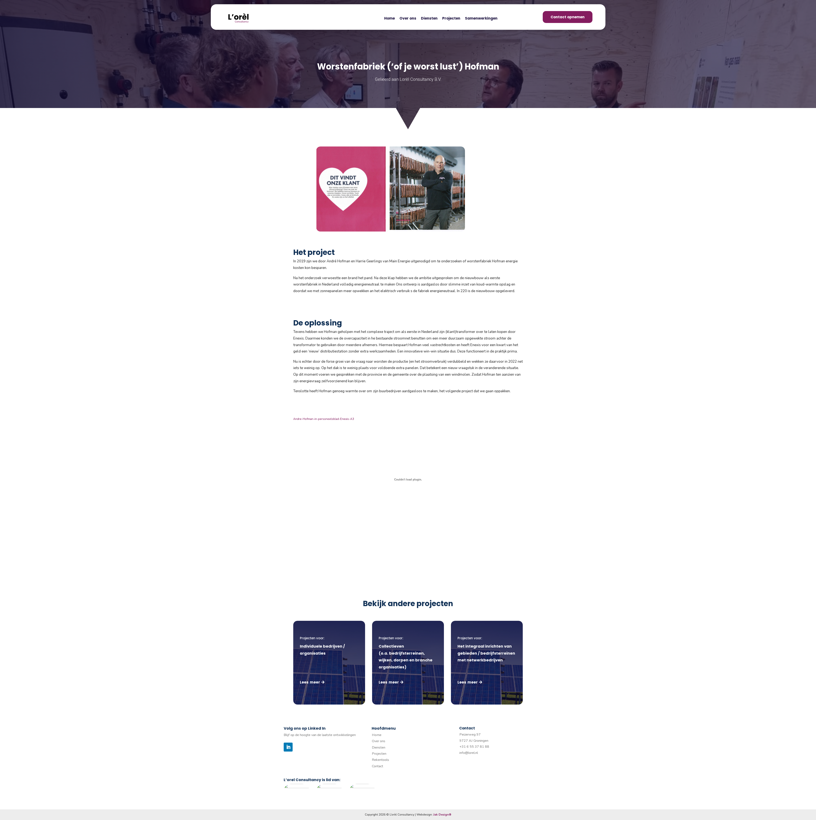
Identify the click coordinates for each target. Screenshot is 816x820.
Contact (377, 766)
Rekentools (380, 759)
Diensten (429, 19)
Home (389, 19)
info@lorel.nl (468, 752)
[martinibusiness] (329, 787)
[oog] (362, 787)
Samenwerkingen (481, 19)
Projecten (451, 19)
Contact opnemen (568, 17)
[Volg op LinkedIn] (288, 747)
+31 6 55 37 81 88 (474, 746)
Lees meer (310, 682)
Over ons (408, 19)
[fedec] (297, 787)
